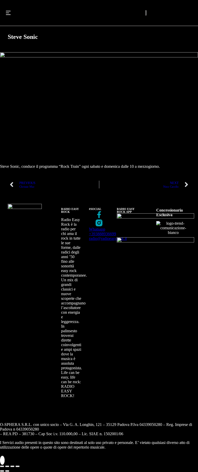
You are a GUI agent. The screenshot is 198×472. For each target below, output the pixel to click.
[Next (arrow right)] (7, 471)
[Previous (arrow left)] (2, 471)
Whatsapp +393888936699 (102, 231)
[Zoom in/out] (17, 466)
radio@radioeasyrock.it (108, 238)
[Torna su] (2, 460)
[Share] (7, 466)
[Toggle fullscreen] (12, 466)
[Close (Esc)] (2, 466)
